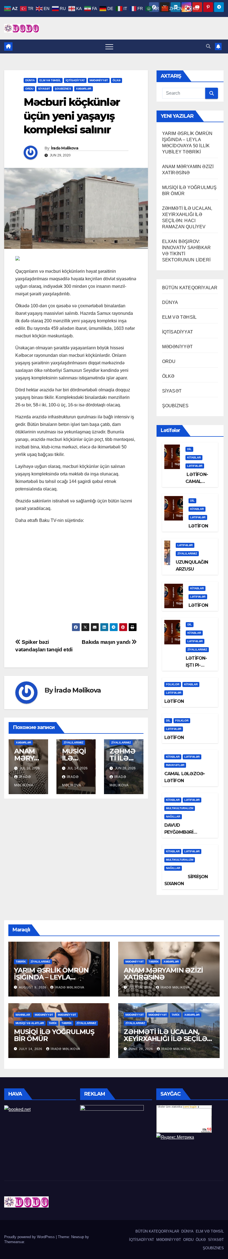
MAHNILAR (23, 1014)
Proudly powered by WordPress (30, 1237)
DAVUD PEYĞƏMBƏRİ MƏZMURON (179, 832)
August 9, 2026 (33, 987)
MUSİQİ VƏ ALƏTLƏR (30, 1023)
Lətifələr (194, 465)
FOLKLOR (172, 684)
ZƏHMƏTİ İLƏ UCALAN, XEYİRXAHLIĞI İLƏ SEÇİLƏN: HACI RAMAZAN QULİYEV (169, 1039)
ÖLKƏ (116, 80)
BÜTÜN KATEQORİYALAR (190, 287)
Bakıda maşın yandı (107, 642)
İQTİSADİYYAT (75, 80)
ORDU (29, 88)
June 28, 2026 (141, 1049)
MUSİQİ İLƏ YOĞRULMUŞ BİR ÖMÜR (54, 1035)
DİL (189, 449)
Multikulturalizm (179, 808)
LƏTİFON (198, 526)
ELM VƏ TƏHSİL (50, 80)
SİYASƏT (44, 88)
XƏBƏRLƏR (83, 88)
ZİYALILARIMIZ (73, 742)
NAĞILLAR (173, 816)
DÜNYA (30, 80)
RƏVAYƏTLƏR (175, 765)
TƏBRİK (21, 961)
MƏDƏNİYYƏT (99, 80)
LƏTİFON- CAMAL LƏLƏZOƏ (196, 481)
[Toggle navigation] (109, 46)
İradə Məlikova (64, 148)
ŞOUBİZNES (63, 88)
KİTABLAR (194, 457)
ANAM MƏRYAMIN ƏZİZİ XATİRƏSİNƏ (163, 973)
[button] (208, 46)
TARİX (53, 1023)
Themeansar (14, 1242)
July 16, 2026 (141, 987)
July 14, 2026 (31, 1049)
